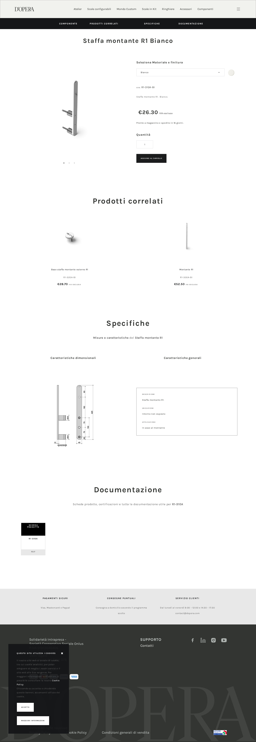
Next (122, 112)
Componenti (205, 9)
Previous (16, 112)
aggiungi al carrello (151, 158)
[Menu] (238, 9)
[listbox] (180, 72)
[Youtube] (224, 640)
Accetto (25, 707)
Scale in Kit (149, 9)
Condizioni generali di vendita (125, 733)
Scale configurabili (99, 9)
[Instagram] (213, 640)
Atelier (78, 9)
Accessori (186, 9)
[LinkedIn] (203, 640)
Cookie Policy (76, 733)
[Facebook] (192, 640)
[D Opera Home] (24, 8)
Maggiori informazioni (33, 720)
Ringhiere (168, 9)
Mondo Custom (126, 9)
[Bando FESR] (220, 732)
